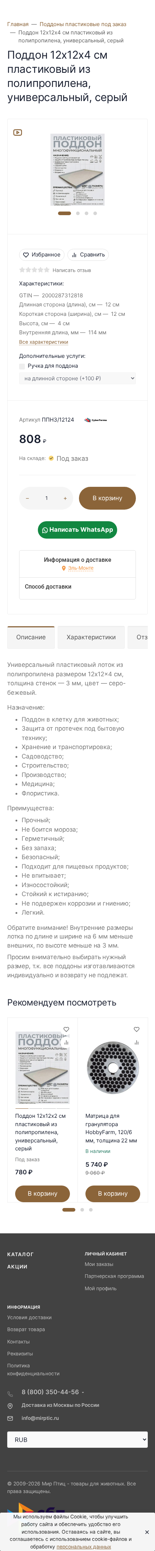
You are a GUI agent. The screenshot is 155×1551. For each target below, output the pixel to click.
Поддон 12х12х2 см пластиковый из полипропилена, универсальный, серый (40, 1132)
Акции (17, 1267)
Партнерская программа (114, 1276)
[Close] (145, 1531)
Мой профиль (101, 1288)
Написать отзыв (72, 270)
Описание (31, 637)
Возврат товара (26, 1329)
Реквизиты (20, 1353)
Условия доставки (29, 1317)
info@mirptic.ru (40, 1418)
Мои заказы (99, 1264)
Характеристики (91, 637)
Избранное (46, 254)
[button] (65, 213)
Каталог (20, 1254)
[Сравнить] (66, 1042)
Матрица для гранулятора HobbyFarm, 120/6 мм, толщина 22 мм (111, 1128)
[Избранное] (66, 1029)
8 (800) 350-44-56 (50, 1392)
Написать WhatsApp (80, 529)
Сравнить (92, 254)
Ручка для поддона (53, 365)
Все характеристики (43, 342)
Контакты (18, 1342)
